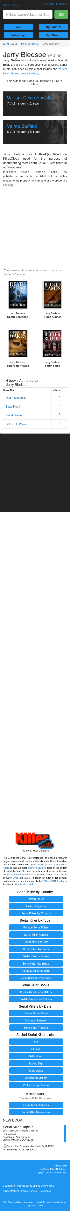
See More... (53, 35)
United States (36, 899)
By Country (53, 27)
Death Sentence (16, 398)
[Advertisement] (35, 228)
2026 (27, 877)
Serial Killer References (36, 1112)
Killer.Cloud (12, 4)
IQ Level (36, 1049)
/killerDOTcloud (23, 884)
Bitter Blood (13, 406)
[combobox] (27, 14)
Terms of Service (28, 1190)
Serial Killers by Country (36, 913)
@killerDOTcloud (53, 881)
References (45, 1190)
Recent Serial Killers (36, 1013)
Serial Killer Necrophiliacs (36, 978)
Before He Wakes (16, 424)
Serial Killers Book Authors (36, 999)
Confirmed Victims (36, 1078)
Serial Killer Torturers (36, 949)
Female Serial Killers (36, 927)
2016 (15, 877)
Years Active (36, 1070)
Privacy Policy (10, 1190)
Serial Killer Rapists (36, 934)
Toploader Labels (35, 1205)
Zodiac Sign (18, 35)
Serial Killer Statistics (36, 1105)
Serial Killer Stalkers (36, 942)
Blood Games (14, 415)
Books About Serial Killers (36, 992)
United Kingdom (36, 906)
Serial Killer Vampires (36, 956)
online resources (37, 867)
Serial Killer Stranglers (36, 971)
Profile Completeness (36, 1085)
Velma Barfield (29, 73)
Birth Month (36, 1056)
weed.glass (58, 1202)
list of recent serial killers (21, 874)
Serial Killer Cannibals (36, 963)
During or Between (35, 1020)
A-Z (18, 27)
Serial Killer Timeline (36, 1027)
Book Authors (29, 44)
